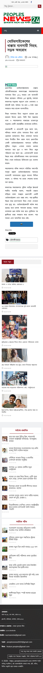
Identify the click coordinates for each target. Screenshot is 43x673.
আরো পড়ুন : (7, 262)
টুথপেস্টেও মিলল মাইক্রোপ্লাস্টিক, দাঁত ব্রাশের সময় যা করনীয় (19, 411)
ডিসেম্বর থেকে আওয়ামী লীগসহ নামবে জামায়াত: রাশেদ (23, 487)
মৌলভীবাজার (15, 240)
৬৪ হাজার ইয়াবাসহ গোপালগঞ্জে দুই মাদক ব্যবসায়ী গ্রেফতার (19, 307)
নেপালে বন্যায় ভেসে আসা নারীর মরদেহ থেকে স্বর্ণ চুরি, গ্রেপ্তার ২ (23, 496)
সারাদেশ (22, 60)
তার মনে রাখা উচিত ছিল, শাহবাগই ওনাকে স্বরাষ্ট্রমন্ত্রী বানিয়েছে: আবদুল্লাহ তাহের (22, 438)
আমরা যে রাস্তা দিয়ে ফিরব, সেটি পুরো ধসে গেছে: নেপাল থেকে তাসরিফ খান (23, 477)
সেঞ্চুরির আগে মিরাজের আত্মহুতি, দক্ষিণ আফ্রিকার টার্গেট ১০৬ (25, 656)
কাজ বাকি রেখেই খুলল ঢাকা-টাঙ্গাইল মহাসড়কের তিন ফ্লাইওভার (22, 566)
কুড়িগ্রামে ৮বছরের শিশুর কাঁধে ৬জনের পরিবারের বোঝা (20, 342)
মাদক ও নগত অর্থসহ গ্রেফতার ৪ (13, 284)
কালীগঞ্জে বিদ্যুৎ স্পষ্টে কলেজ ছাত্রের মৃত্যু (22, 594)
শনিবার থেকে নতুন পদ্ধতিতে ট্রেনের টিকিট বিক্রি (22, 538)
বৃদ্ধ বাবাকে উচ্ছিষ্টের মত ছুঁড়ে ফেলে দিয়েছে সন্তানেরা (19, 365)
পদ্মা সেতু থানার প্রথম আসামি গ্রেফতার (31, 651)
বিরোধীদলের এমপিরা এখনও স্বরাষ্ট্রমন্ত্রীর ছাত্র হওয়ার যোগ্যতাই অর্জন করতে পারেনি (24, 507)
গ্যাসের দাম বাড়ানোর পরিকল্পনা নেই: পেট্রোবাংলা (18, 388)
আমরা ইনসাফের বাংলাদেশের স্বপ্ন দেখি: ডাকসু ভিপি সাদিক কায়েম (24, 449)
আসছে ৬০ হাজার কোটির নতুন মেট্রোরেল (20, 468)
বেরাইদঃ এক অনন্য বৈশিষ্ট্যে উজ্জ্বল (22, 584)
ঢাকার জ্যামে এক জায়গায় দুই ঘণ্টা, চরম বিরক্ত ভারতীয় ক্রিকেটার (24, 575)
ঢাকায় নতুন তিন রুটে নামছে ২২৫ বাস (23, 547)
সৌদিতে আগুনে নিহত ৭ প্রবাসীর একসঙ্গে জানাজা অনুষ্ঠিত (21, 458)
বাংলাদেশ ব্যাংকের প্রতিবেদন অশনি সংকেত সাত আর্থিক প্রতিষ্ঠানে (22, 529)
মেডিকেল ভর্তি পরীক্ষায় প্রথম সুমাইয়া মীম (23, 556)
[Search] (39, 6)
